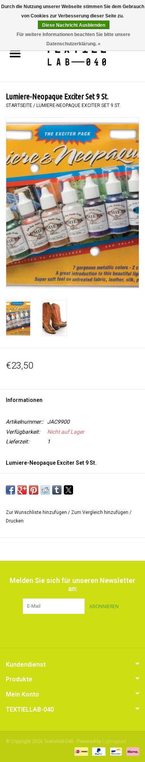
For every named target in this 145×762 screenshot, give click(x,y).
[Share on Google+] (22, 490)
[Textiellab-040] (87, 54)
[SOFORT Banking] (131, 751)
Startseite (19, 105)
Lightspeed (114, 741)
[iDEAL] (80, 751)
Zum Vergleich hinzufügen (100, 512)
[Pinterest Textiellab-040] (73, 630)
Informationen (24, 400)
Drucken (15, 521)
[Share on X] (68, 490)
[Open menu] (15, 53)
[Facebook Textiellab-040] (59, 630)
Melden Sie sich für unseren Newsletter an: (72, 584)
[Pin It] (33, 490)
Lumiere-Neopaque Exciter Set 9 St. (78, 105)
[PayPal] (98, 751)
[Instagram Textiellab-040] (86, 630)
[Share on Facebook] (10, 490)
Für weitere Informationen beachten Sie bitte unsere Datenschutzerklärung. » (73, 39)
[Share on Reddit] (45, 490)
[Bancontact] (115, 751)
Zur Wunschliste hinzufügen (37, 512)
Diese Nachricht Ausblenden (73, 25)
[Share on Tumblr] (56, 490)
